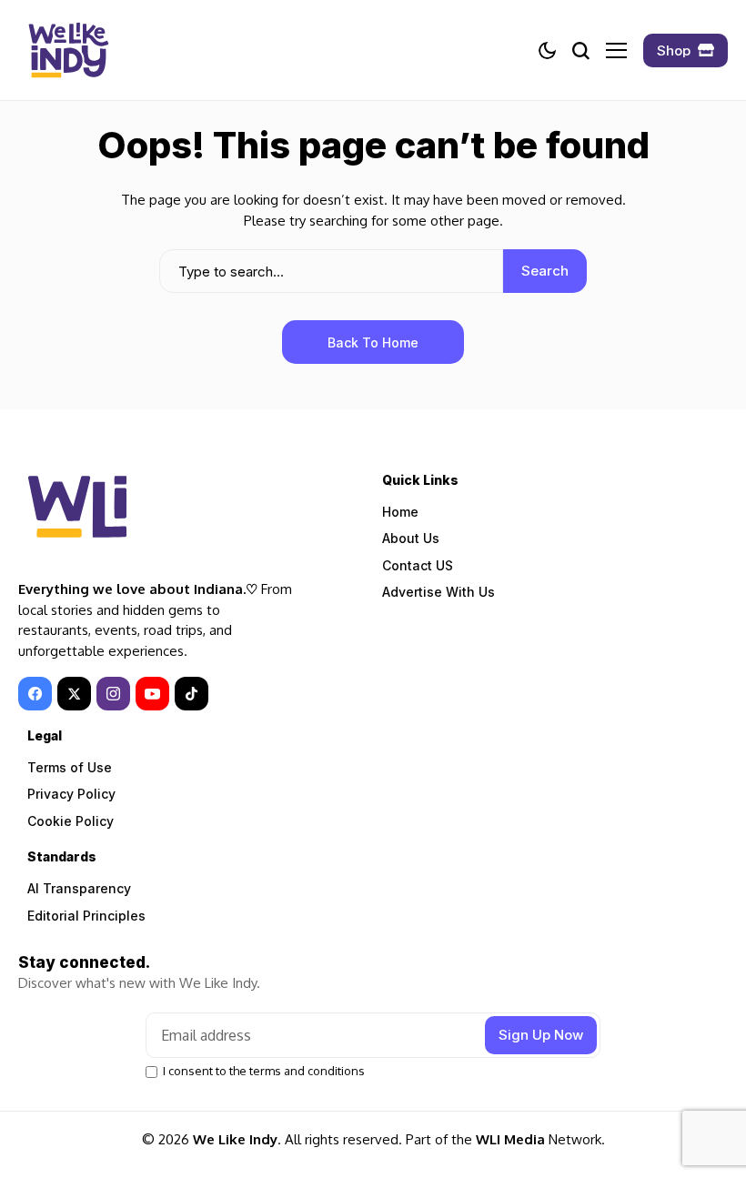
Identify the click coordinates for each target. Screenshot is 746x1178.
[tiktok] (191, 693)
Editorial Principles (86, 915)
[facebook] (35, 693)
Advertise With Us (438, 591)
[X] (74, 693)
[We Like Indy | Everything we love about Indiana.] (68, 50)
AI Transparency (79, 888)
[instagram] (113, 693)
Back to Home (373, 342)
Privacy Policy (71, 793)
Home (400, 511)
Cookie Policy (70, 821)
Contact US (417, 565)
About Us (410, 538)
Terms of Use (69, 767)
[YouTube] (152, 693)
